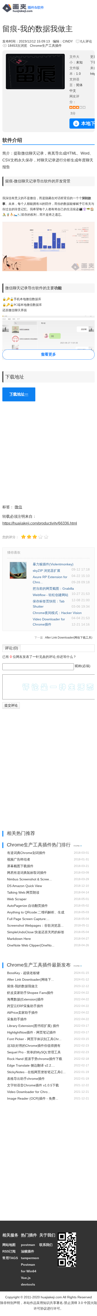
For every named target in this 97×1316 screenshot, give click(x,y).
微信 (18, 507)
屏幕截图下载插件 (20, 866)
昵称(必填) (82, 666)
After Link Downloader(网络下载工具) (68, 637)
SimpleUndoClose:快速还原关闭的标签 (35, 932)
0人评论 (86, 41)
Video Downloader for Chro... (28, 1092)
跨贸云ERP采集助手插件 (25, 1006)
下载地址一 (18, 394)
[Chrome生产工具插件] (77, 845)
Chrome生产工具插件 (46, 45)
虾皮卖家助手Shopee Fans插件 (30, 993)
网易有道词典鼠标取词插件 (27, 873)
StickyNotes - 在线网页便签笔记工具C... (36, 1072)
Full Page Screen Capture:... (28, 919)
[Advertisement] (48, 452)
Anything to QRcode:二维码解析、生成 (35, 912)
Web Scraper (17, 899)
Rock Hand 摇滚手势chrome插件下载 (34, 1059)
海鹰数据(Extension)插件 (25, 999)
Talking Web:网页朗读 (23, 892)
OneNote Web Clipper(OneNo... (30, 945)
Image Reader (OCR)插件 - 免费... (32, 1098)
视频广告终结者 (18, 859)
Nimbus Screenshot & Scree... (29, 879)
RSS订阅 (9, 1251)
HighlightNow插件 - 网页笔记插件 (31, 1032)
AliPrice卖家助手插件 (22, 1012)
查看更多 (48, 354)
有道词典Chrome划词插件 (26, 853)
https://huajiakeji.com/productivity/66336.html (39, 523)
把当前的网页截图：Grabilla (53, 588)
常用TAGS (10, 1258)
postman (28, 1245)
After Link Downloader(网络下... (30, 979)
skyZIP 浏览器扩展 (46, 570)
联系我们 (46, 1245)
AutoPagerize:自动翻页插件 (27, 906)
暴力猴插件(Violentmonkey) (53, 564)
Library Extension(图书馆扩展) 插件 (33, 1026)
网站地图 (9, 1245)
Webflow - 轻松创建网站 (50, 595)
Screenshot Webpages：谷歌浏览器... (35, 925)
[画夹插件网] (24, 13)
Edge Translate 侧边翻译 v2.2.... (31, 1065)
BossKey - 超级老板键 (23, 973)
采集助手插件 (17, 1019)
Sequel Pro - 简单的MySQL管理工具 (34, 1052)
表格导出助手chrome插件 (26, 1079)
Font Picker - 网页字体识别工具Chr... (34, 1039)
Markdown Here (19, 939)
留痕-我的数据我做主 (22, 986)
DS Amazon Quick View (24, 886)
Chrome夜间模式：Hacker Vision (57, 613)
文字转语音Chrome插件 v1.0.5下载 (33, 1085)
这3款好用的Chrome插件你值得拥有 (34, 1045)
